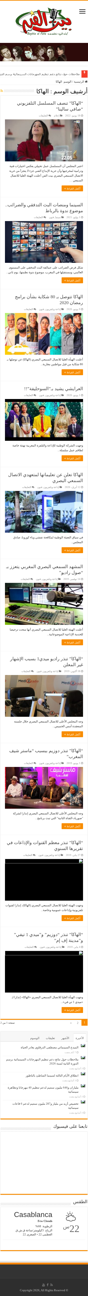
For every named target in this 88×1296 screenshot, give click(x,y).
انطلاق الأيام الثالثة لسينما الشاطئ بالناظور (52, 1075)
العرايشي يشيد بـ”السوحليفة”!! (53, 388)
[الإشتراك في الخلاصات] (1, 91)
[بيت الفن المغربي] (44, 20)
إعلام (56, 115)
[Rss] (51, 1285)
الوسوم (34, 1038)
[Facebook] (47, 1285)
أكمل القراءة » (72, 188)
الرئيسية (79, 81)
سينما (58, 217)
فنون (51, 217)
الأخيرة (80, 1038)
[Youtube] (43, 1285)
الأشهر (65, 1038)
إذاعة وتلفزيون (53, 309)
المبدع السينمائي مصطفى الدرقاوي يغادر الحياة (50, 1047)
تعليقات (50, 1038)
